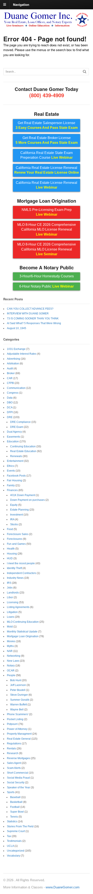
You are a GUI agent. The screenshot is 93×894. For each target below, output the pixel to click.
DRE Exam (16, 426)
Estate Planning (19, 509)
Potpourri (12, 724)
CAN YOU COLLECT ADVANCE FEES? (30, 308)
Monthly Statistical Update (22, 631)
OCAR (10, 670)
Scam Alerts (14, 768)
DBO (10, 402)
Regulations (14, 743)
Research (12, 753)
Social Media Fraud (18, 777)
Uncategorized (15, 850)
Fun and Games (16, 543)
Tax (9, 836)
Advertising (13, 358)
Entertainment (15, 460)
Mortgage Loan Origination (22, 636)
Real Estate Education (23, 451)
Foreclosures (14, 538)
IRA (12, 519)
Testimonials (14, 840)
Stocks (14, 524)
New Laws (13, 660)
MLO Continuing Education (23, 621)
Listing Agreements (18, 607)
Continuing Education (23, 446)
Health (11, 548)
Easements (13, 436)
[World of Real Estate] (46, 25)
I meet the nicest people (21, 563)
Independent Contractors (21, 573)
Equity (14, 504)
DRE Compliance (20, 422)
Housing (12, 553)
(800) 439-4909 (46, 95)
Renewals (16, 456)
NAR (10, 651)
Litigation (12, 612)
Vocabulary (13, 855)
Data (10, 397)
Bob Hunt (15, 680)
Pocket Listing (15, 719)
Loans (10, 616)
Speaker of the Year (18, 787)
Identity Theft (14, 568)
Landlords (13, 592)
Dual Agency (14, 431)
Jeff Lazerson (18, 685)
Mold (10, 626)
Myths (10, 646)
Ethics (10, 465)
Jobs (10, 587)
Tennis (14, 816)
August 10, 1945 (16, 328)
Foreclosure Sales (17, 534)
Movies (11, 641)
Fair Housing (14, 480)
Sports (10, 792)
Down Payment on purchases (27, 499)
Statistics (12, 821)
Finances (12, 490)
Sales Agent (14, 763)
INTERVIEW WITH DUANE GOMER (28, 313)
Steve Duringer (19, 694)
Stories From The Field (20, 826)
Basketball (16, 801)
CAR (10, 378)
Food (10, 529)
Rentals (11, 748)
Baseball (15, 797)
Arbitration (13, 363)
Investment (16, 514)
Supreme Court (16, 831)
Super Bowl (17, 811)
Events (11, 470)
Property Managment (19, 733)
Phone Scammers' (17, 714)
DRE (10, 417)
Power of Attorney (17, 729)
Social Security (15, 782)
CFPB (10, 383)
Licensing (12, 602)
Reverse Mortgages (18, 758)
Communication (16, 388)
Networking (13, 655)
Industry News (15, 577)
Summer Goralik (19, 699)
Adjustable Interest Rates (21, 353)
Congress (12, 392)
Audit (10, 368)
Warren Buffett (18, 704)
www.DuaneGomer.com (63, 887)
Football (15, 806)
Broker (11, 373)
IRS (9, 582)
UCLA (10, 845)
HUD (10, 558)
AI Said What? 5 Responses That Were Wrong (34, 323)
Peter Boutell (17, 690)
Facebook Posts (16, 475)
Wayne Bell (17, 709)
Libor (10, 597)
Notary (11, 665)
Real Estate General (19, 738)
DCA (9, 407)
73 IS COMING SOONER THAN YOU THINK (33, 318)
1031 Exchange (16, 349)
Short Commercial (17, 772)
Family (11, 485)
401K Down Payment (22, 495)
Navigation (21, 4)
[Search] (84, 71)
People (11, 675)
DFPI (10, 412)
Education (13, 441)
